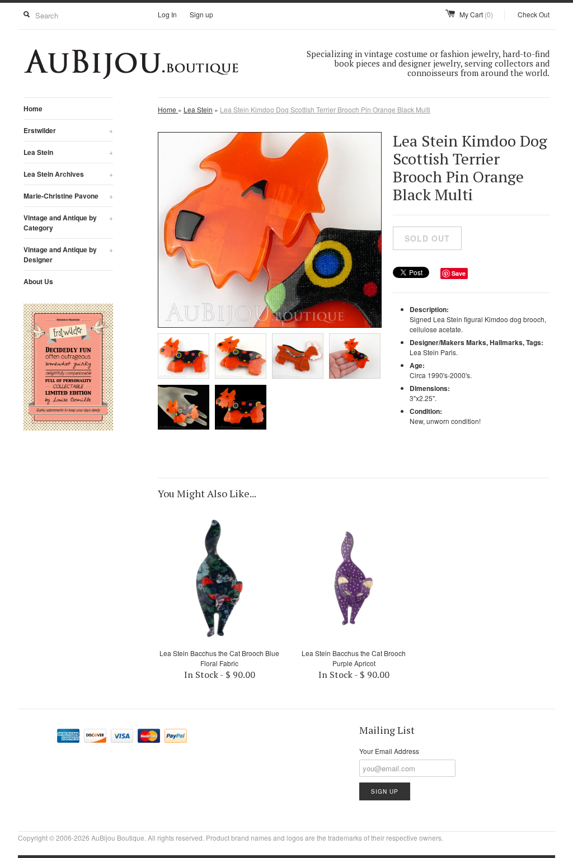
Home (33, 108)
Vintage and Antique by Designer (68, 254)
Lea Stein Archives (68, 174)
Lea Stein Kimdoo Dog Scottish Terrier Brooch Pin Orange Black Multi (325, 109)
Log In (167, 14)
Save (459, 273)
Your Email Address (389, 751)
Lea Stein (68, 152)
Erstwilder (68, 130)
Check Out (533, 14)
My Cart (476, 14)
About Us (38, 281)
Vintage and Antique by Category (68, 223)
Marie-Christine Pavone (68, 196)
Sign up (201, 14)
